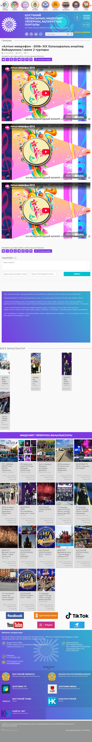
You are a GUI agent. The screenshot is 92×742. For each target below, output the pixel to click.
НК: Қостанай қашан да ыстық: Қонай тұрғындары (8, 596)
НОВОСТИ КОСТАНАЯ (20, 712)
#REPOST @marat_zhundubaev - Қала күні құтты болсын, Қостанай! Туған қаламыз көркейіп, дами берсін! (9, 554)
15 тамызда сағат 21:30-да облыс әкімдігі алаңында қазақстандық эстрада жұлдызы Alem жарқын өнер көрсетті (82, 511)
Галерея (7, 40)
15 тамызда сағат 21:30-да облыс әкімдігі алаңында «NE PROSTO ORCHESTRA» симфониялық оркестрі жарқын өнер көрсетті (63, 511)
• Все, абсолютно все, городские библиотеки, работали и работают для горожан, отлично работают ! (42, 294)
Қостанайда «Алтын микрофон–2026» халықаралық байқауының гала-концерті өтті (5, 420)
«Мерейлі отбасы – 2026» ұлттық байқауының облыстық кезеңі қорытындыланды (36, 381)
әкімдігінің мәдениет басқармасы (26, 675)
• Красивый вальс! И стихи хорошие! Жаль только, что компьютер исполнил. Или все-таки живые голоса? (43, 298)
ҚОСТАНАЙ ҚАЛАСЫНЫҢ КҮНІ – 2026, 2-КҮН (45, 553)
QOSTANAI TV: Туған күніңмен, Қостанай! (83, 466)
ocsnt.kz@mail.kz (13, 663)
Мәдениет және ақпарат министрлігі (74, 675)
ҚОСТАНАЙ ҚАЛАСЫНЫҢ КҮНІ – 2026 (26, 595)
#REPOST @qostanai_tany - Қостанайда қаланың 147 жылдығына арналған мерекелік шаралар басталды (64, 554)
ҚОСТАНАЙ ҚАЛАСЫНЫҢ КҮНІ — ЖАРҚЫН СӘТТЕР (26, 554)
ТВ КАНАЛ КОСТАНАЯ (20, 687)
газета (67, 700)
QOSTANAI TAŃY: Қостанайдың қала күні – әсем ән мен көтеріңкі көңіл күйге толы (67, 381)
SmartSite (86, 730)
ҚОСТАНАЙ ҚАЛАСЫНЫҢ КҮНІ (45, 509)
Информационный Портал (69, 687)
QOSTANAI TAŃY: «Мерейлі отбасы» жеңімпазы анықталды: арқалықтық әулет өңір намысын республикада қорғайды (5, 381)
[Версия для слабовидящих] (41, 34)
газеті (21, 700)
